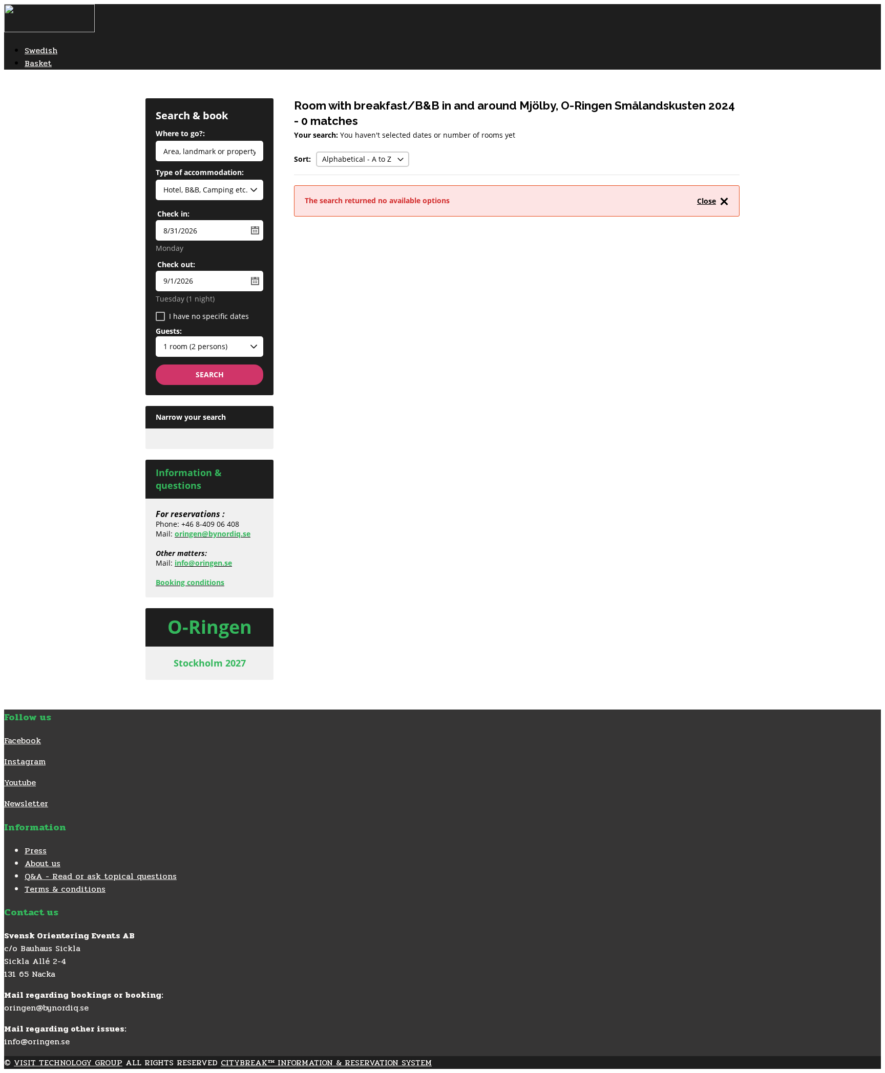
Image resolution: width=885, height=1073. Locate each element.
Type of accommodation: (200, 173)
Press (36, 850)
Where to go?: (180, 134)
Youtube (20, 782)
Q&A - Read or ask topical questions (101, 876)
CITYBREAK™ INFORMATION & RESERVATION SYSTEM (326, 1062)
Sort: (302, 159)
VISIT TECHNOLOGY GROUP (68, 1062)
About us (42, 863)
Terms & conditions (65, 889)
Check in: (173, 214)
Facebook (22, 740)
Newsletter (26, 803)
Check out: (176, 264)
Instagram (25, 761)
